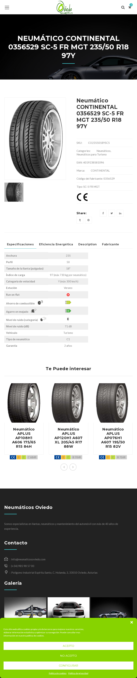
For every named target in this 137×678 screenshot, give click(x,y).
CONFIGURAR (68, 665)
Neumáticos (104, 150)
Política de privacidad (78, 673)
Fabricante (110, 244)
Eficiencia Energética (56, 244)
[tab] (20, 245)
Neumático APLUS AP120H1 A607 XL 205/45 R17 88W (68, 438)
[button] (131, 622)
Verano (68, 287)
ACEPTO (68, 646)
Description (87, 244)
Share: (82, 213)
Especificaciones (20, 244)
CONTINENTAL (100, 170)
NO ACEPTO (68, 655)
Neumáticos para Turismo (92, 154)
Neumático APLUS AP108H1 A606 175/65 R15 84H (24, 438)
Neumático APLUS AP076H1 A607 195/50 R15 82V (113, 438)
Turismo (68, 332)
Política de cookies (58, 673)
